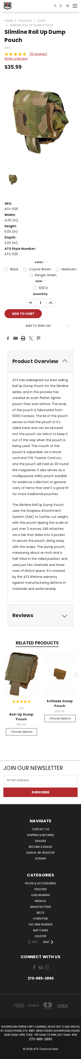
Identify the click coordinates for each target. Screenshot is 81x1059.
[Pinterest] (38, 338)
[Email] (15, 338)
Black (14, 269)
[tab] (40, 361)
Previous (5, 675)
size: (40, 281)
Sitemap (40, 858)
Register (48, 853)
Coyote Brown (40, 269)
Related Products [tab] (37, 643)
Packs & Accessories (40, 883)
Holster (40, 936)
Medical (40, 901)
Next (76, 675)
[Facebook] (8, 338)
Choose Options (21, 732)
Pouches (40, 889)
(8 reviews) (38, 54)
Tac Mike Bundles (40, 924)
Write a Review (15, 58)
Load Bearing (40, 895)
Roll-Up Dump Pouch (21, 716)
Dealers (40, 841)
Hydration (40, 918)
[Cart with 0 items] (67, 5)
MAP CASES (40, 930)
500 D (43, 288)
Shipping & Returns (40, 835)
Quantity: (40, 294)
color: (40, 262)
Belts (40, 913)
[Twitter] (31, 338)
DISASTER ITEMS (40, 907)
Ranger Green (45, 275)
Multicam (69, 269)
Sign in (31, 853)
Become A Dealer (40, 847)
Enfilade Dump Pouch (60, 703)
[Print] (23, 338)
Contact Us (40, 829)
